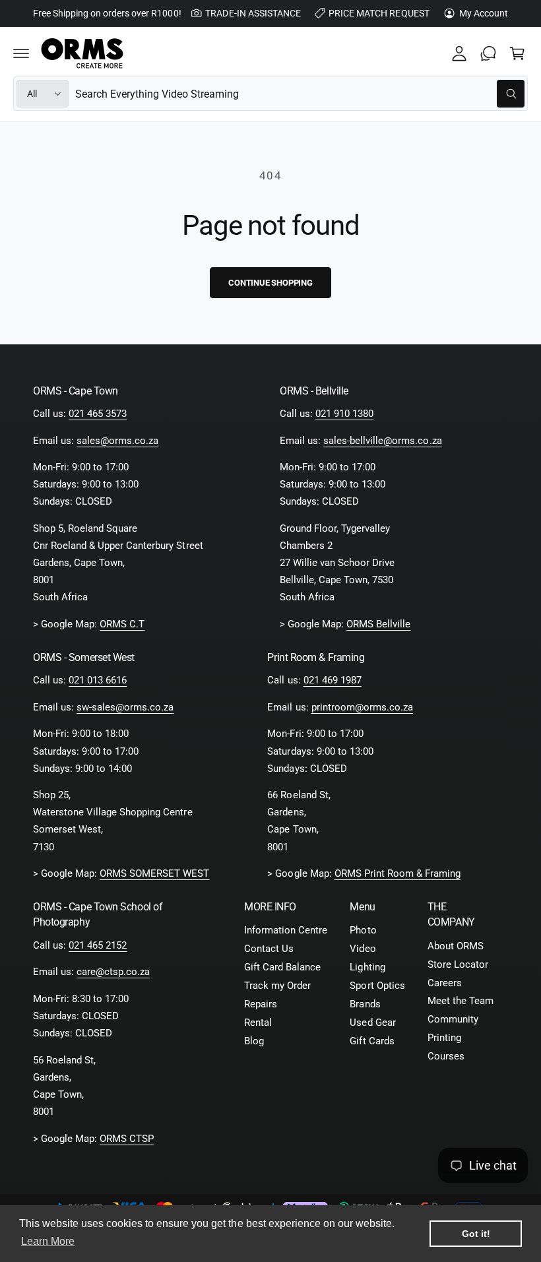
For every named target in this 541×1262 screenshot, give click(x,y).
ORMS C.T (122, 624)
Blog (254, 1041)
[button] (21, 53)
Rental (258, 1022)
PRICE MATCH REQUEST (379, 13)
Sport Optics (377, 986)
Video (362, 949)
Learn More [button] (48, 1241)
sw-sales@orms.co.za (125, 707)
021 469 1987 (332, 680)
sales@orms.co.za (117, 441)
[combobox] (300, 94)
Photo (363, 930)
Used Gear (372, 1022)
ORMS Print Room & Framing (397, 873)
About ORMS (456, 946)
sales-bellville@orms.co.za (382, 441)
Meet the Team (460, 1001)
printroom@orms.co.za (362, 707)
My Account (483, 13)
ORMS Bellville (378, 624)
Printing (444, 1038)
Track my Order (277, 986)
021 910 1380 (344, 414)
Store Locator (458, 964)
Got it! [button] (476, 1233)
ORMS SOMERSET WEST (154, 873)
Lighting (367, 967)
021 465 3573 (98, 414)
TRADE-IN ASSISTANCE (252, 13)
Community (453, 1019)
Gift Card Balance (282, 967)
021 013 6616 (98, 680)
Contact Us (269, 949)
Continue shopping (270, 283)
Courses (446, 1056)
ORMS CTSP (127, 1139)
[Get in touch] (488, 53)
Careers (445, 983)
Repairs (260, 1004)
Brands (365, 1004)
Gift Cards (372, 1041)
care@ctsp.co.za (113, 972)
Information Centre (285, 930)
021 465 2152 (98, 945)
